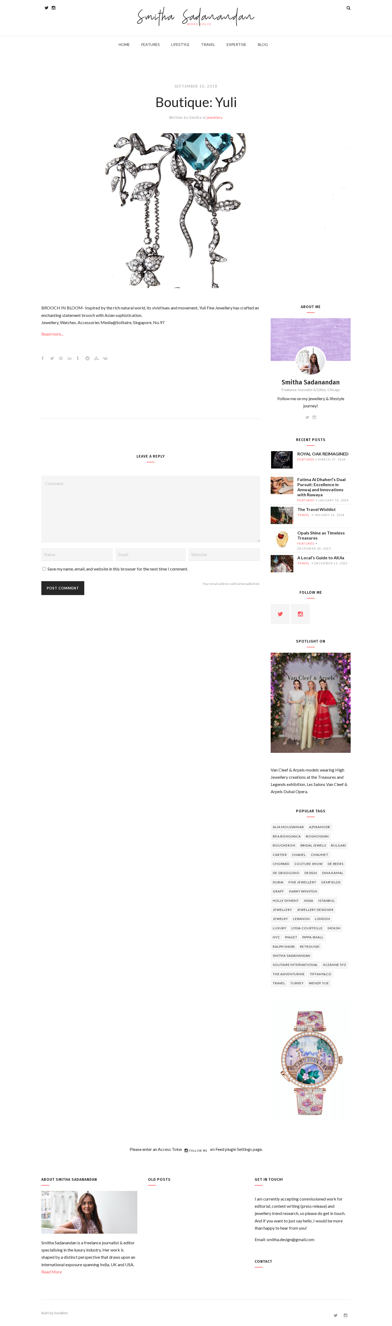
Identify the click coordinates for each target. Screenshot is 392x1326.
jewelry (280, 919)
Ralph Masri (284, 947)
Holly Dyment (286, 901)
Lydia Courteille (306, 928)
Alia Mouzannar (288, 827)
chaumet (319, 855)
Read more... (52, 333)
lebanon (301, 919)
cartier (280, 855)
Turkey (297, 983)
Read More (51, 1271)
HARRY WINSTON (303, 891)
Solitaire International (295, 965)
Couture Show (308, 864)
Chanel (299, 855)
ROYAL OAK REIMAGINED (323, 453)
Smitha (195, 117)
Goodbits (61, 1313)
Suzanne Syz (334, 965)
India (308, 901)
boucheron (284, 845)
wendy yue (319, 983)
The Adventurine (289, 974)
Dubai (278, 882)
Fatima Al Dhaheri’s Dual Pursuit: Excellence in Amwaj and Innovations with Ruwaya (321, 487)
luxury (279, 928)
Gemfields (331, 882)
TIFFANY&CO (320, 974)
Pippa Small (312, 937)
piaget (291, 937)
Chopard (281, 864)
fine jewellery (302, 882)
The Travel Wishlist (316, 509)
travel (303, 515)
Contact (263, 1261)
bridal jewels (313, 845)
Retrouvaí (309, 947)
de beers (335, 864)
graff (278, 891)
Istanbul (326, 901)
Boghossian (317, 836)
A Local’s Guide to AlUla (320, 557)
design (311, 873)
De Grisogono (286, 873)
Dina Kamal (332, 873)
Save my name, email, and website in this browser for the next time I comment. (117, 568)
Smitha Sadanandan (196, 17)
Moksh (334, 928)
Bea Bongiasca (287, 836)
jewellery (215, 117)
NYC (276, 937)
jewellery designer (315, 910)
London (322, 919)
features (305, 459)
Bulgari (338, 845)
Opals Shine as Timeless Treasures (321, 535)
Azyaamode (320, 827)
